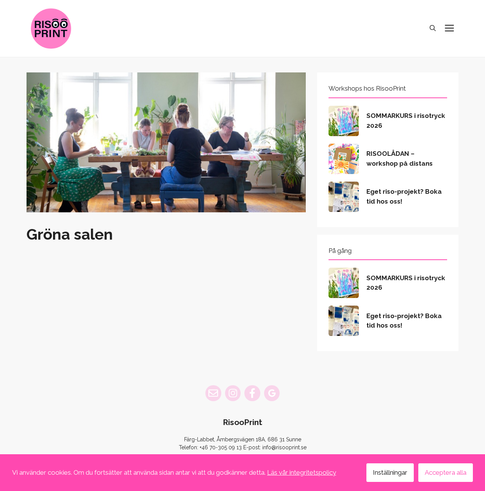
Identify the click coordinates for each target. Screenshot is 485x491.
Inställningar (390, 472)
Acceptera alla (445, 472)
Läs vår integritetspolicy (301, 472)
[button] (432, 28)
